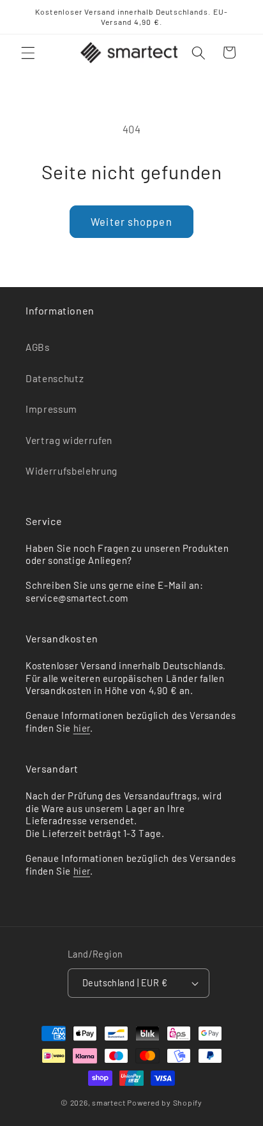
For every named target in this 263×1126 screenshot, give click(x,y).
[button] (28, 52)
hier (81, 728)
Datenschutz (55, 378)
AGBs (38, 347)
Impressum (51, 409)
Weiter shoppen (131, 221)
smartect (108, 1102)
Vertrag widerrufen (69, 440)
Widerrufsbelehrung (71, 471)
